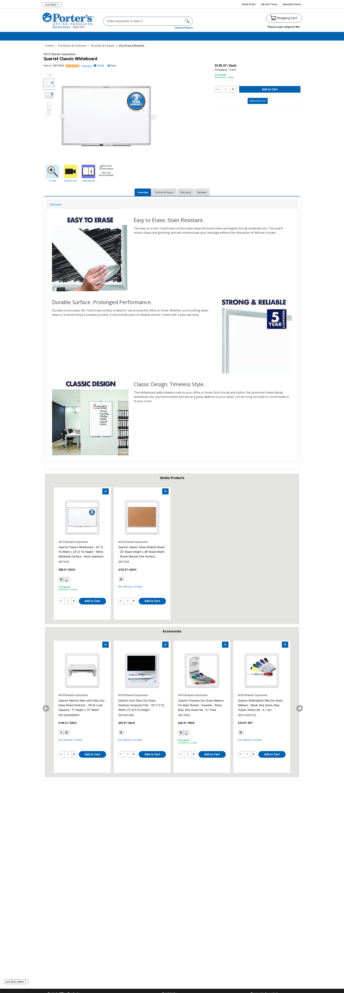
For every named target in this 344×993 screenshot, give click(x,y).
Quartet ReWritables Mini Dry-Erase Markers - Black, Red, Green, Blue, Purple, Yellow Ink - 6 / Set (260, 705)
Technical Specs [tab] (164, 192)
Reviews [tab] (201, 192)
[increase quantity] (233, 89)
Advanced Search (184, 28)
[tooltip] (121, 579)
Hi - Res (52, 181)
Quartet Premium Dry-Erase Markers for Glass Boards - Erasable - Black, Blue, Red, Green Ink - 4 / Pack (201, 705)
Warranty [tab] (185, 192)
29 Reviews (87, 66)
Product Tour (70, 181)
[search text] (189, 21)
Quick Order (249, 4)
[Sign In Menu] (283, 27)
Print (113, 65)
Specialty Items (292, 4)
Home (49, 45)
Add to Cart (270, 89)
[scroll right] (298, 707)
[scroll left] (44, 707)
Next (49, 114)
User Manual (88, 181)
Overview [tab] (143, 192)
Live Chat (50, 4)
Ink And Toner (269, 4)
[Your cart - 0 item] (273, 18)
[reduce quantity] (218, 89)
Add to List (260, 101)
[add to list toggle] (105, 491)
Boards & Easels (102, 45)
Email (100, 65)
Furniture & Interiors (72, 45)
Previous (49, 75)
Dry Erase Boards (131, 45)
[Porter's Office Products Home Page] (68, 20)
